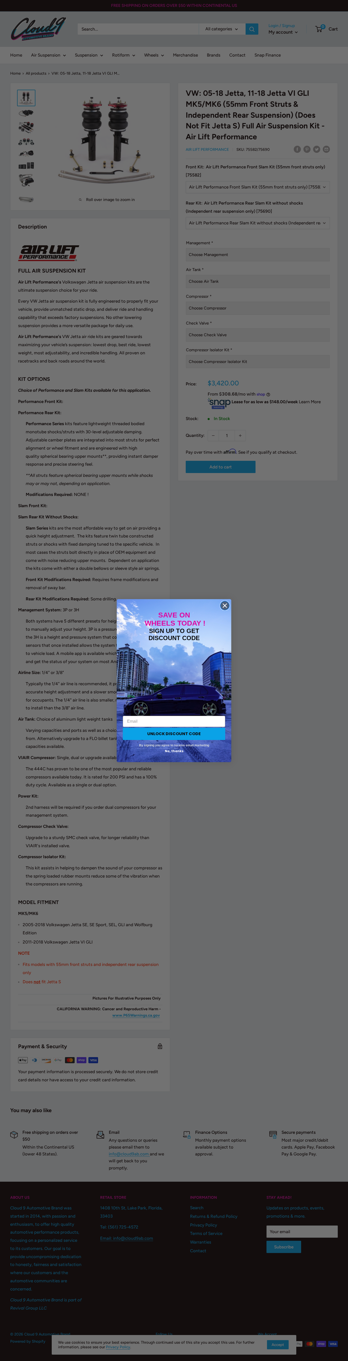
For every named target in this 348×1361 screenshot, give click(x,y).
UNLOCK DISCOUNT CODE (174, 734)
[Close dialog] (224, 605)
